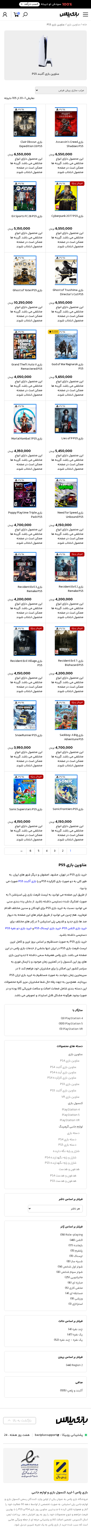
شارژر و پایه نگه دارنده (66, 1151)
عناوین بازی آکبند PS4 (63, 1067)
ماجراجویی (76, 1277)
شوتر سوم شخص (72, 1272)
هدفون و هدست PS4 (63, 1175)
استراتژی (77, 1304)
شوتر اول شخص (73, 1267)
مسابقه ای (76, 1293)
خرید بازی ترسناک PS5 (47, 928)
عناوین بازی (73, 25)
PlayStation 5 (74, 1023)
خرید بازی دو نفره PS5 (18, 928)
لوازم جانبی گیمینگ (71, 1126)
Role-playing (74, 1235)
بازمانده (78, 1245)
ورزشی (79, 1298)
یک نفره (78, 1334)
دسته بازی (73, 1133)
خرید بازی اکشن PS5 (74, 928)
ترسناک (78, 1256)
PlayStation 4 (74, 1018)
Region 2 (77, 1365)
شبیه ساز (77, 1261)
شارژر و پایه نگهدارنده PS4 (60, 1157)
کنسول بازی (75, 1103)
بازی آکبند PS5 (27, 881)
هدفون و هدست (69, 1169)
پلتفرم (79, 1251)
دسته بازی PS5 (67, 1145)
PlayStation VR (73, 1029)
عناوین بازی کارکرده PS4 (61, 1078)
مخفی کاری (76, 1288)
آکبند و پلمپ (75, 1390)
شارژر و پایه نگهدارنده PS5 (60, 1163)
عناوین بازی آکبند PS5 (63, 1090)
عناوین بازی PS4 (70, 1061)
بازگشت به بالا (22, 1420)
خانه (84, 25)
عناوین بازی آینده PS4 (63, 1072)
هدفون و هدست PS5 (63, 1181)
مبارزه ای (77, 1282)
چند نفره (77, 1329)
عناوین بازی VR (70, 1097)
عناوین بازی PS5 (70, 1084)
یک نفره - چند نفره (71, 1340)
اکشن (79, 1240)
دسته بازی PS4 (67, 1139)
